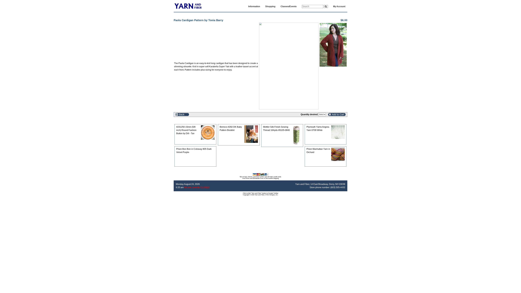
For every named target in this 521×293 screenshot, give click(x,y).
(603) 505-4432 (337, 187)
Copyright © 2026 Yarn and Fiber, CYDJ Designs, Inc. (260, 195)
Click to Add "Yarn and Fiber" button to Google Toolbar (260, 193)
